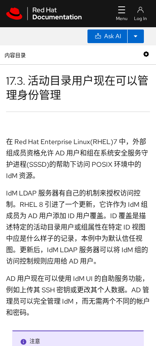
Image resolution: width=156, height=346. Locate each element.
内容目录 (15, 55)
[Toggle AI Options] (135, 36)
